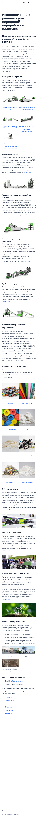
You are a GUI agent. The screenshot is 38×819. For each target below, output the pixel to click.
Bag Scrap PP (10, 482)
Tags (3, 811)
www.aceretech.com (13, 814)
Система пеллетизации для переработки (27, 108)
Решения (8, 704)
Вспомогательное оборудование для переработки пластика (10, 146)
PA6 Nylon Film (27, 403)
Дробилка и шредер (10, 127)
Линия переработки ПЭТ (10, 108)
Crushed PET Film (27, 482)
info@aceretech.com (16, 681)
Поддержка (9, 710)
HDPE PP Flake (10, 456)
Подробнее (27, 172)
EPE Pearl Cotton (10, 430)
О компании (9, 707)
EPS (27, 430)
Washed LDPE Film (27, 456)
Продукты (8, 697)
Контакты (8, 713)
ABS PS (10, 403)
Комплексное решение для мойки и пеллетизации (27, 129)
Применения (9, 701)
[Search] (29, 2)
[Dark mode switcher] (32, 2)
